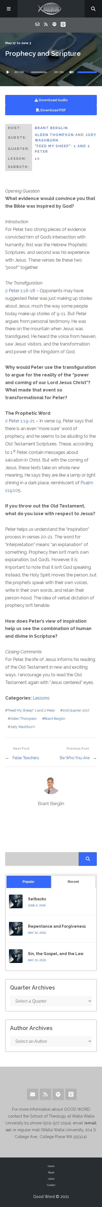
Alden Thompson (54, 135)
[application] (51, 72)
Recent (73, 882)
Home (51, 1166)
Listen (51, 1178)
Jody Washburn (22, 727)
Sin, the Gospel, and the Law (56, 953)
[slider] (87, 72)
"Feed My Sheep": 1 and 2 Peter (31, 710)
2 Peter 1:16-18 (20, 290)
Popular (29, 882)
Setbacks (37, 899)
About (51, 1172)
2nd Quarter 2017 (76, 710)
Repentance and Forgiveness (57, 926)
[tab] (28, 881)
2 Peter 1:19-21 (20, 420)
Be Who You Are (74, 757)
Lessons (41, 698)
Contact (51, 1185)
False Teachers (26, 757)
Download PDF (53, 110)
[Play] (8, 72)
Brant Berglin (51, 128)
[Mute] (71, 72)
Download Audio (53, 100)
